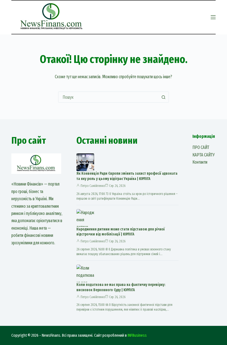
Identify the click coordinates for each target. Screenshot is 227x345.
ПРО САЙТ (200, 147)
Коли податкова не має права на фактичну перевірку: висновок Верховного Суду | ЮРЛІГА (120, 287)
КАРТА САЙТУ (203, 155)
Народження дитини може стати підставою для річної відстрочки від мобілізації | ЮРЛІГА (120, 232)
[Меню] (213, 17)
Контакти (199, 162)
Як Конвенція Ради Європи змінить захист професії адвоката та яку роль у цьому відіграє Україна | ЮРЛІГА (126, 176)
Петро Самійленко (93, 186)
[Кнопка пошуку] (163, 97)
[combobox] (108, 97)
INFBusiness (137, 335)
